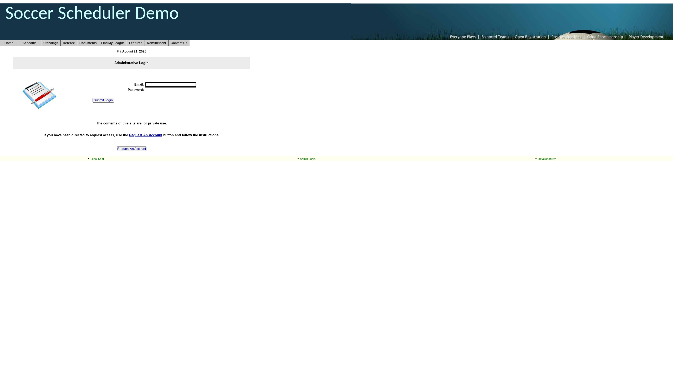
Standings (50, 43)
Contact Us (179, 43)
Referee (69, 43)
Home (9, 43)
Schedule (29, 43)
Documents (88, 43)
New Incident (156, 43)
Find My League (113, 43)
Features (135, 43)
